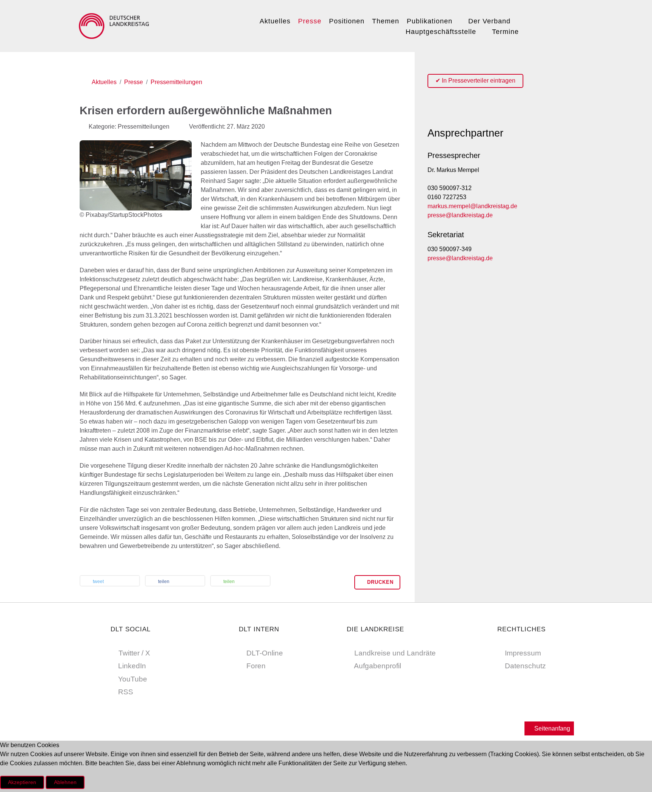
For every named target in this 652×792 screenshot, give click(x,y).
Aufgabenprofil (377, 666)
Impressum (523, 653)
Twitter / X (134, 653)
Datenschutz (525, 666)
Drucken (379, 582)
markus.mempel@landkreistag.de (472, 206)
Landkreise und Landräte (395, 653)
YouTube (132, 679)
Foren (256, 666)
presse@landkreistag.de (460, 215)
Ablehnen (65, 782)
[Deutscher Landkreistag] (116, 25)
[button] (109, 581)
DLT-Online (264, 653)
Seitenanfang (551, 728)
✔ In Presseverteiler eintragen (475, 80)
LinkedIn (132, 666)
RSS (125, 692)
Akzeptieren (22, 782)
